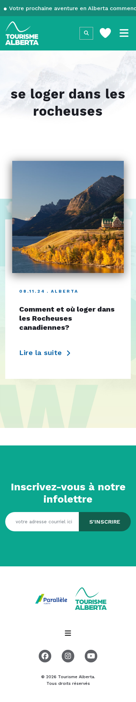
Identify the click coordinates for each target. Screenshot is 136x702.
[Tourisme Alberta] (22, 33)
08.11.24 (32, 291)
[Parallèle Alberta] (52, 598)
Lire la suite (41, 352)
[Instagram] (68, 656)
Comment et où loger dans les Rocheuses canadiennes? (67, 318)
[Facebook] (45, 656)
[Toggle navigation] (124, 33)
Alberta (64, 291)
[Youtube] (91, 656)
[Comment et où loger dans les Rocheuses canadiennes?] (68, 217)
